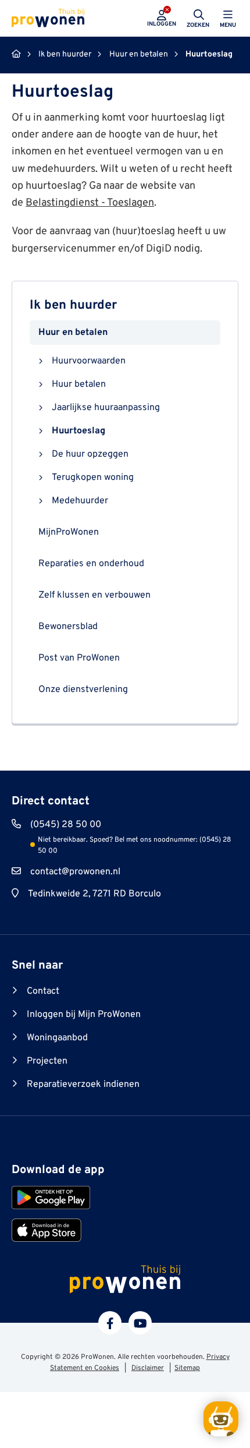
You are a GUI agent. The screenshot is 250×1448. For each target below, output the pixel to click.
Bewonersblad (68, 627)
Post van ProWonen (79, 658)
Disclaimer (147, 1368)
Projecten (47, 1061)
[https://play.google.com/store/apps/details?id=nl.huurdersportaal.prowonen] (51, 1197)
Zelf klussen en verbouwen (94, 595)
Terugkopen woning (93, 477)
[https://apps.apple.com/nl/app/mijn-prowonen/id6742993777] (46, 1230)
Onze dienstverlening (83, 689)
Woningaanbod (57, 1038)
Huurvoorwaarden (89, 361)
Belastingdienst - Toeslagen (90, 203)
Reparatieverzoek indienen (83, 1084)
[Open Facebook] (110, 1322)
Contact (43, 991)
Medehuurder (80, 501)
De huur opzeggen (90, 454)
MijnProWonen (68, 532)
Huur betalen (79, 384)
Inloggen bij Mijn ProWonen (84, 1014)
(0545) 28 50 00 (65, 825)
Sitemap (187, 1368)
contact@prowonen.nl (75, 872)
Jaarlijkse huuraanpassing (106, 408)
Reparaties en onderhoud (91, 564)
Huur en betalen (73, 332)
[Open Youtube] (140, 1322)
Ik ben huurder (73, 305)
